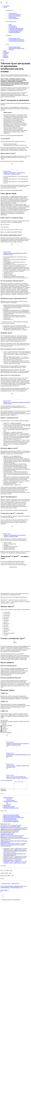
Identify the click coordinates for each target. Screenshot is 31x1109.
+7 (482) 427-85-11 (14, 883)
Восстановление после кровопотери (9, 831)
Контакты (5, 57)
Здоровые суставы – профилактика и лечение (14, 849)
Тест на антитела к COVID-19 (16, 39)
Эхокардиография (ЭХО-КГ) (16, 28)
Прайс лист (6, 52)
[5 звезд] (24, 721)
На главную (6, 5)
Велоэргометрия (13, 27)
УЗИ (10, 24)
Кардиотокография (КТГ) (15, 31)
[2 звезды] (8, 721)
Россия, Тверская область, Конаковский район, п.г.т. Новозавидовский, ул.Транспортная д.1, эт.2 (13, 887)
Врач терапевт (12, 17)
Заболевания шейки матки (9, 818)
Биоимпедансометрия (14, 32)
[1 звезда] (3, 721)
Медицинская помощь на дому (16, 48)
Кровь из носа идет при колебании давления (11, 836)
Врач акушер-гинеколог (15, 14)
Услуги (5, 7)
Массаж (11, 49)
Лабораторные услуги (14, 38)
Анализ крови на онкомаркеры (16, 41)
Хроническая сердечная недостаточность (13, 817)
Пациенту (5, 53)
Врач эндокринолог (14, 18)
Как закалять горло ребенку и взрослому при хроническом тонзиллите (14, 854)
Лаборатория (6, 805)
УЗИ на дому (12, 25)
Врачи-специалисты (8, 797)
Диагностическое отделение (10, 801)
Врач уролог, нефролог (14, 15)
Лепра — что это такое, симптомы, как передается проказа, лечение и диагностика (17, 777)
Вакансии (5, 56)
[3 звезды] (13, 721)
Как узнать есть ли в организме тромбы (10, 826)
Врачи (4, 51)
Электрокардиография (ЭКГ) (16, 29)
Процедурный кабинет (14, 47)
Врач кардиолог (13, 13)
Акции (5, 54)
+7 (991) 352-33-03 (5, 883)
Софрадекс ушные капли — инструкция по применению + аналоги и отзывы (14, 173)
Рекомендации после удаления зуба (12, 860)
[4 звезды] (19, 721)
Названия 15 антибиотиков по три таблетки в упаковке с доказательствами (14, 535)
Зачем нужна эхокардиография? (11, 815)
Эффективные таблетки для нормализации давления (13, 829)
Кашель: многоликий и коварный (11, 816)
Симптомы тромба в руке (7, 834)
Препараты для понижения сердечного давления (13, 844)
